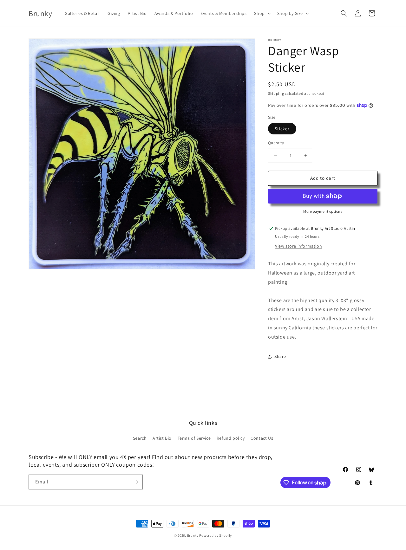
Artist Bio (162, 438)
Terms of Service (194, 438)
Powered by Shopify (215, 535)
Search (140, 438)
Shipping (276, 93)
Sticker (282, 129)
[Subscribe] (135, 482)
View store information (298, 246)
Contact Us (262, 438)
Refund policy (231, 438)
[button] (261, 13)
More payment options (322, 211)
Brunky (193, 535)
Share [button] (280, 356)
